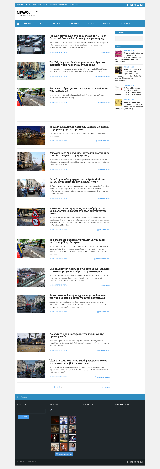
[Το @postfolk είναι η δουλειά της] (72, 438)
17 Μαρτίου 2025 (104, 230)
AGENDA (91, 24)
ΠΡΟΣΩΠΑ (56, 24)
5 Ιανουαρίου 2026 (104, 102)
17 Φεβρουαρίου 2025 (103, 259)
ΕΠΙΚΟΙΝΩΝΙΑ (53, 5)
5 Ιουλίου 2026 (105, 52)
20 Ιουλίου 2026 (129, 50)
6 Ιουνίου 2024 (105, 285)
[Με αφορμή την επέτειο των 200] (55, 429)
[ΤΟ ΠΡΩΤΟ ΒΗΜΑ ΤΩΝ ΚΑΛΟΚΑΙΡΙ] (63, 438)
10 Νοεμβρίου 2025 (104, 198)
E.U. (41, 24)
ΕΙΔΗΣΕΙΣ (28, 24)
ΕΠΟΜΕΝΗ (105, 387)
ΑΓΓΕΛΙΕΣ (28, 5)
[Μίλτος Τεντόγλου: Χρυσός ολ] (63, 420)
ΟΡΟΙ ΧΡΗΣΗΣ (62, 5)
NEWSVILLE (20, 5)
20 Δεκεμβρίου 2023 (103, 350)
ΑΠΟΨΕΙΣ (106, 24)
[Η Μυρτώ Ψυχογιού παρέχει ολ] (72, 447)
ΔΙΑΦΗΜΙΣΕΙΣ (37, 5)
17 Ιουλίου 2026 (129, 67)
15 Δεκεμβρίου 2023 (103, 377)
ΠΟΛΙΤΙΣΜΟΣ (74, 24)
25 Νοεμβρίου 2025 (104, 169)
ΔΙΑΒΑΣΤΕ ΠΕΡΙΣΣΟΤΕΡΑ (59, 52)
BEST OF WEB (124, 24)
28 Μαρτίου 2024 (104, 312)
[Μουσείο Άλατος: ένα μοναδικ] (72, 429)
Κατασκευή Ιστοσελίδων (24, 461)
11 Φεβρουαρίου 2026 (103, 76)
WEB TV (45, 5)
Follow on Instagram (65, 454)
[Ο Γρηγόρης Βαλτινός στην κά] (55, 438)
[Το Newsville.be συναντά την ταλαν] (63, 429)
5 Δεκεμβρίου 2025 (104, 141)
